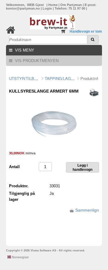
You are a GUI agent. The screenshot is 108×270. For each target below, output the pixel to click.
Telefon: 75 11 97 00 (70, 8)
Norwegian (20, 257)
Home (53, 5)
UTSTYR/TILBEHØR (27, 78)
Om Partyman (71, 5)
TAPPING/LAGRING (62, 78)
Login (48, 8)
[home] (10, 30)
